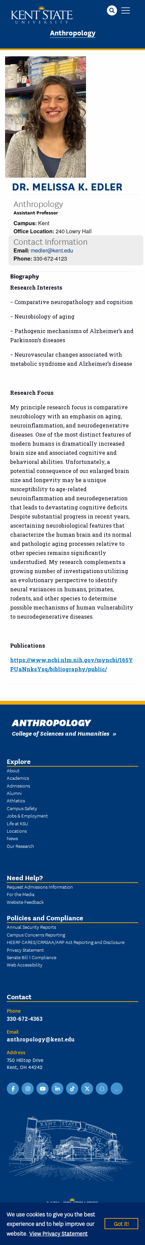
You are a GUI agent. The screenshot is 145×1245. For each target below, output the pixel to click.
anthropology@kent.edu (41, 1039)
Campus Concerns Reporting (36, 934)
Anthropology (72, 32)
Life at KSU (17, 823)
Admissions (18, 785)
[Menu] (125, 11)
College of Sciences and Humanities (60, 733)
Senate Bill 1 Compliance (31, 957)
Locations (17, 830)
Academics (18, 777)
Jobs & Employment (27, 815)
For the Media (20, 894)
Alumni (14, 793)
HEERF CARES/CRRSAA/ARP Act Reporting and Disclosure (65, 942)
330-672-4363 (24, 1018)
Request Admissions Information (40, 886)
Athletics (16, 800)
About (13, 770)
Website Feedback (25, 902)
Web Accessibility (24, 964)
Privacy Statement (25, 949)
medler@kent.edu (52, 250)
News (12, 838)
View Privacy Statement (58, 1233)
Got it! (121, 1223)
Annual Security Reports (31, 926)
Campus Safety (22, 808)
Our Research (20, 846)
